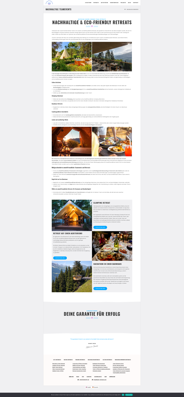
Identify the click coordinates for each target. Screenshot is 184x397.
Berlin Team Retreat (57, 367)
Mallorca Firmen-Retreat (79, 365)
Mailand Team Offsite (57, 371)
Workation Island (97, 371)
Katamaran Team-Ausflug (79, 369)
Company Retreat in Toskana (100, 367)
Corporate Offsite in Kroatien (80, 363)
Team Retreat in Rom (118, 363)
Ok (123, 394)
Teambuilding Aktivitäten (119, 372)
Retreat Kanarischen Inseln (79, 371)
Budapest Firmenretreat (99, 363)
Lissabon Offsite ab (117, 369)
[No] (182, 395)
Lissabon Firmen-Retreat (58, 365)
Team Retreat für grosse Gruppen (121, 371)
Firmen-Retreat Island (118, 365)
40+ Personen (126, 369)
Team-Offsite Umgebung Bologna (101, 369)
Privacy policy (129, 394)
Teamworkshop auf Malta (79, 367)
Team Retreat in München (99, 365)
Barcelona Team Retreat (58, 363)
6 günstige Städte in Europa (120, 367)
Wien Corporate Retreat (58, 369)
